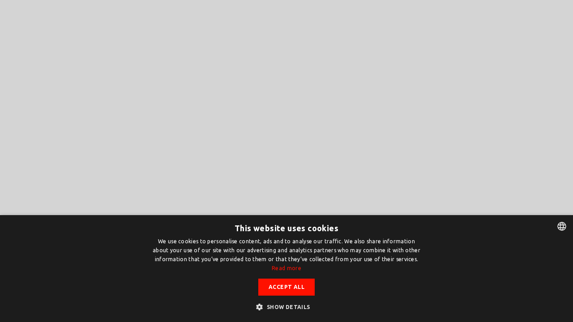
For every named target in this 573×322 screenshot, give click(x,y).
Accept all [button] (286, 287)
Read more (286, 268)
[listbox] (561, 226)
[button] (286, 306)
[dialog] (286, 268)
